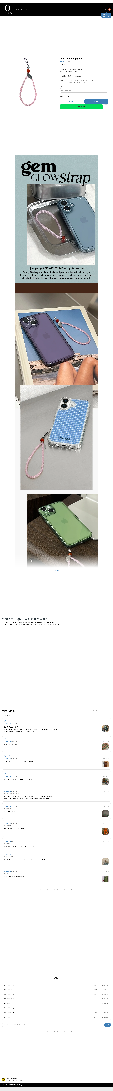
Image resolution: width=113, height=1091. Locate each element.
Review (28, 9)
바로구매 (96, 101)
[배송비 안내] (84, 82)
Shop (17, 9)
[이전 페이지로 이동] (36, 889)
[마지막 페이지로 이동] (79, 889)
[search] (103, 10)
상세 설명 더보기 (55, 570)
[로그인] (106, 10)
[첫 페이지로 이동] (33, 889)
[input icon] (108, 710)
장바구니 (71, 101)
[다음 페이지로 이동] (76, 889)
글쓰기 (107, 1025)
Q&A (22, 9)
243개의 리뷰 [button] (67, 61)
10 (72, 890)
